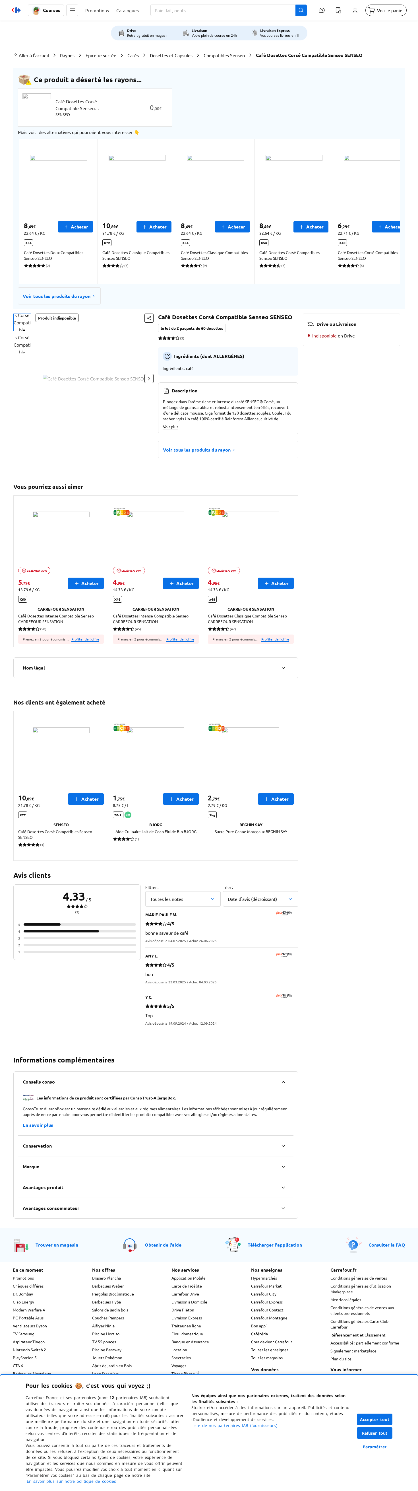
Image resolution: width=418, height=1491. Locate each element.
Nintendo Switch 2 (29, 1349)
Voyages (178, 1365)
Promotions (23, 1277)
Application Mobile (188, 1277)
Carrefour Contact (267, 1309)
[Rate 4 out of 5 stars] (173, 338)
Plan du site (340, 1358)
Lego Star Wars (105, 1373)
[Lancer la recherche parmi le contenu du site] (301, 10)
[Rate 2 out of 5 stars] (164, 338)
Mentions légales (345, 1299)
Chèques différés (28, 1285)
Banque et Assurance (190, 1341)
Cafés (133, 55)
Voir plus (170, 426)
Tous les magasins (267, 1357)
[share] (149, 318)
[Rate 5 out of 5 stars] (177, 338)
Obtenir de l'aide (163, 1245)
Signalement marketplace (353, 1350)
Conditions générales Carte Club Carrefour (359, 1324)
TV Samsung (23, 1333)
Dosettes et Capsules (171, 55)
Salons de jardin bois (110, 1309)
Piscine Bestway (106, 1349)
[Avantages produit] (283, 1187)
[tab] (22, 322)
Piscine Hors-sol (106, 1333)
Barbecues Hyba (106, 1301)
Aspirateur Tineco (29, 1341)
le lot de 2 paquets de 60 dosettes (192, 328)
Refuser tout (375, 1433)
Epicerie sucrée (101, 55)
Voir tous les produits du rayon (56, 296)
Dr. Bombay (23, 1293)
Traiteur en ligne (186, 1325)
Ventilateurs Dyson (30, 1325)
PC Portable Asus (28, 1317)
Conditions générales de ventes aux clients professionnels (362, 1310)
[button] (72, 10)
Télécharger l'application (275, 1245)
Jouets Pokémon (107, 1357)
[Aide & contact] (322, 10)
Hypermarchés (264, 1277)
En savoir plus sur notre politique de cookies (71, 1481)
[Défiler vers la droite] (386, 211)
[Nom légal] (283, 668)
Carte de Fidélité (186, 1285)
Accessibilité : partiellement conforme (364, 1342)
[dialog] (209, 1433)
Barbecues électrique (32, 1373)
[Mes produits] (338, 10)
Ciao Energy (23, 1301)
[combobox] (228, 10)
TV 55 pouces (104, 1341)
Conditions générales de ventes (358, 1277)
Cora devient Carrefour (271, 1341)
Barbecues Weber (108, 1285)
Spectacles (181, 1357)
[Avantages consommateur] (283, 1208)
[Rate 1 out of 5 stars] (160, 338)
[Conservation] (283, 1146)
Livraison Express (186, 1317)
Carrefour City (263, 1293)
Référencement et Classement (358, 1334)
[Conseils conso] (283, 1082)
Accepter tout (375, 1419)
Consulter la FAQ (387, 1245)
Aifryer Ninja (103, 1325)
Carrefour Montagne (269, 1317)
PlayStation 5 (25, 1357)
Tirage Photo (183, 1373)
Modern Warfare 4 (29, 1309)
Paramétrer (375, 1446)
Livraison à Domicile (189, 1301)
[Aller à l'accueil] (16, 10)
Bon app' (258, 1325)
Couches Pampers (108, 1317)
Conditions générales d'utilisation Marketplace (360, 1288)
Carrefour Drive (185, 1293)
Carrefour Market (266, 1285)
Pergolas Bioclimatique (113, 1293)
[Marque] (283, 1166)
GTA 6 (18, 1365)
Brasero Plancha (106, 1277)
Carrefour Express (267, 1301)
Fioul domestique (187, 1333)
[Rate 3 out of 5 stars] (169, 338)
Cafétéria (259, 1333)
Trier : (228, 887)
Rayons (67, 55)
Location (179, 1349)
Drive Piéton (182, 1309)
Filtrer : (151, 887)
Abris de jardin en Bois (112, 1365)
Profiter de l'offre (85, 639)
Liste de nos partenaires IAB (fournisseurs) (234, 1425)
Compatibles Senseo (224, 55)
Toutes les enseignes (269, 1349)
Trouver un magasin (57, 1245)
